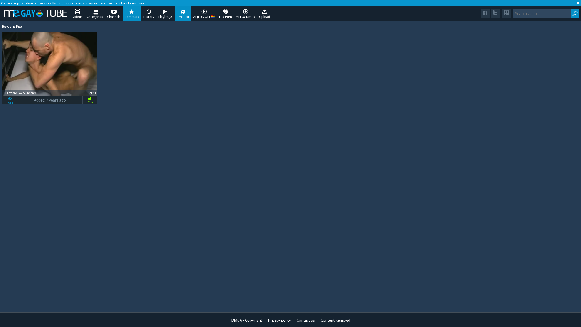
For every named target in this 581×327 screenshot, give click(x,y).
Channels (114, 17)
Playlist (165, 17)
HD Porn (225, 17)
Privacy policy (279, 320)
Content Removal (335, 320)
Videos (77, 17)
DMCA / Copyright (246, 320)
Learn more (136, 3)
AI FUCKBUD (245, 17)
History (148, 17)
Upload (264, 17)
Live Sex (183, 17)
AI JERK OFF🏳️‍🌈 (204, 17)
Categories (95, 17)
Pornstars (132, 17)
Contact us (306, 320)
